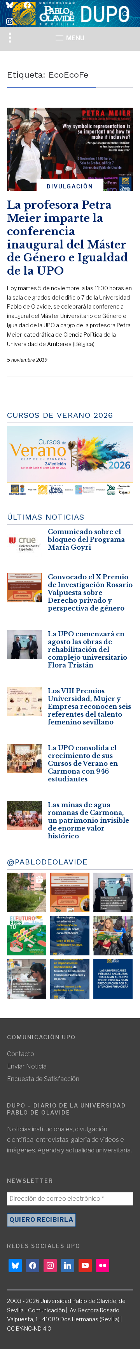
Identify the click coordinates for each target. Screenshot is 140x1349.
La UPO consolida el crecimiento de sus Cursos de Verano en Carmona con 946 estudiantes (83, 763)
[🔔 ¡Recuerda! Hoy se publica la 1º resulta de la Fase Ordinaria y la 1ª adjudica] (113, 935)
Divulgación (70, 186)
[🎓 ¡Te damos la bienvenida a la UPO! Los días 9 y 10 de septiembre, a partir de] (26, 935)
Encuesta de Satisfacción (43, 1079)
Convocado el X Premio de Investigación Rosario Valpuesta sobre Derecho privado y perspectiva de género (90, 592)
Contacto (20, 1054)
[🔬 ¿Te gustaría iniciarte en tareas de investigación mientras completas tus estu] (69, 979)
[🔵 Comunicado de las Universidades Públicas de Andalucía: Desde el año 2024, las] (113, 979)
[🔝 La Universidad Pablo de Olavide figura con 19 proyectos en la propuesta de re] (26, 979)
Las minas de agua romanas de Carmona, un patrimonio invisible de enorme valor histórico (88, 820)
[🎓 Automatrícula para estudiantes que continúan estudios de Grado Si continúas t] (69, 935)
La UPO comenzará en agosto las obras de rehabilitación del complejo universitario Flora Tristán (87, 649)
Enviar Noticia (27, 1066)
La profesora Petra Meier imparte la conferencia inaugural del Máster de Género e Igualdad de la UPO (67, 238)
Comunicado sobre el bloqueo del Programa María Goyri (86, 539)
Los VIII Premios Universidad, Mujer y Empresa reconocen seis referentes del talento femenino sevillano (89, 706)
